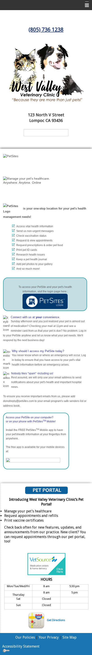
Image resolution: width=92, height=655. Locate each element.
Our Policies (25, 637)
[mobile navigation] (85, 5)
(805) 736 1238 (46, 29)
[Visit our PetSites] (45, 301)
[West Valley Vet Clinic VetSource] (46, 564)
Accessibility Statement (21, 646)
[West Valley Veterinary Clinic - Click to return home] (46, 72)
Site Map (70, 637)
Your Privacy (49, 637)
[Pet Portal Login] (46, 490)
